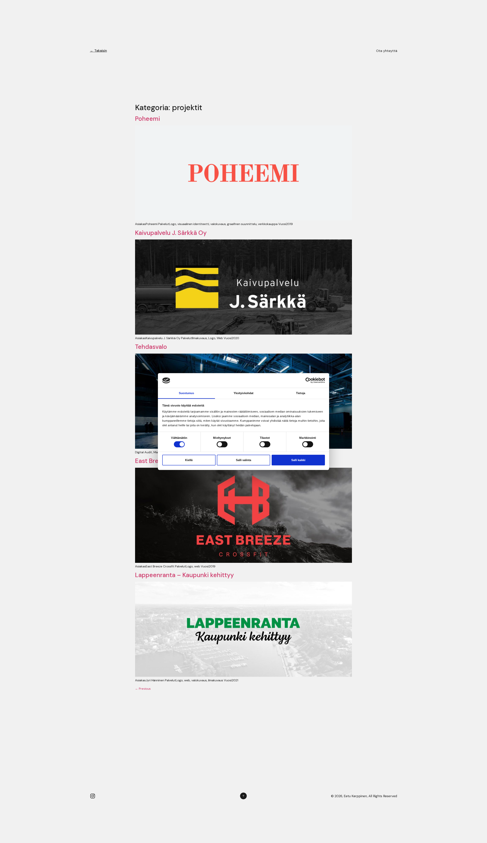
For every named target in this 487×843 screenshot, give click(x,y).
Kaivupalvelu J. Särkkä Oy (171, 233)
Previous (143, 689)
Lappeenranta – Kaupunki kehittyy (184, 575)
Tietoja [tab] (300, 393)
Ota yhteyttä (386, 51)
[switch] (222, 444)
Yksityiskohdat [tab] (243, 393)
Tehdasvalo (151, 347)
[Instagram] (92, 796)
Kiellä (189, 459)
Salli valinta (243, 459)
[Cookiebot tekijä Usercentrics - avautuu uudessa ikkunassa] (308, 380)
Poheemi (147, 119)
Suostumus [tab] (186, 393)
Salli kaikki (298, 459)
